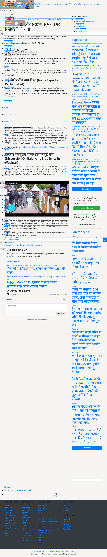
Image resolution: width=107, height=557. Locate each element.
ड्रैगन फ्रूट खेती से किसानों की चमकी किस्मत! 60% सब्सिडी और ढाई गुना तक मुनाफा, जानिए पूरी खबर (87, 317)
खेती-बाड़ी (27, 4)
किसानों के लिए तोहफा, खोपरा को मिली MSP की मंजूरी (36, 270)
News (74, 255)
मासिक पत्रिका (37, 6)
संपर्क (6, 234)
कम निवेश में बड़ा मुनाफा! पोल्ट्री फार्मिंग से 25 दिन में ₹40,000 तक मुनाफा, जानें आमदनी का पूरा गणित (87, 364)
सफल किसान (79, 4)
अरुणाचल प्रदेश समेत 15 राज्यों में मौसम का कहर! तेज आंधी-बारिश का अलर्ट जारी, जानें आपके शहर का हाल (87, 340)
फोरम (6, 227)
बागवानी (48, 4)
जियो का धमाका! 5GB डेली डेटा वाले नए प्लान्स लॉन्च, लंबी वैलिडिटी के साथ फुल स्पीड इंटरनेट (86, 295)
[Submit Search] (105, 240)
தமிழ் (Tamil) (9, 518)
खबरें (23, 505)
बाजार (85, 4)
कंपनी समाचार (9, 6)
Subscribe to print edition (47, 519)
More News (87, 447)
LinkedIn (66, 524)
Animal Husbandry (78, 352)
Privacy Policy (36, 551)
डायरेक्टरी (44, 6)
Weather (75, 329)
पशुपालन (43, 4)
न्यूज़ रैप (16, 19)
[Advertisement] (87, 464)
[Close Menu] (1, 30)
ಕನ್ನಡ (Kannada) (10, 523)
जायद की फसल (9, 51)
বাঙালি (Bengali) (10, 520)
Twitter (66, 521)
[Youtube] (5, 210)
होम (15, 4)
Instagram (67, 526)
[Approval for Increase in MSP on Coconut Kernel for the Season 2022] (32, 265)
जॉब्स (55, 496)
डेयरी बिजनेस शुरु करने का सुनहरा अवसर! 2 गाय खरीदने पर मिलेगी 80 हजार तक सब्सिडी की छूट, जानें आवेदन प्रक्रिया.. (87, 389)
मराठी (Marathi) (10, 515)
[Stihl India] (15, 23)
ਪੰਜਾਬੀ (7, 530)
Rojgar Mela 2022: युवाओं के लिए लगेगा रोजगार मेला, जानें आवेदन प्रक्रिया (32, 284)
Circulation (42, 510)
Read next (14, 261)
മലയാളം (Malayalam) (9, 511)
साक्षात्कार (96, 4)
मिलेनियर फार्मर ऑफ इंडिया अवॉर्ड (14, 43)
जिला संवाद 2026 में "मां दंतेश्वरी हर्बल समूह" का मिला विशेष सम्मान (86, 263)
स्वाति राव (16, 253)
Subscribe (53, 192)
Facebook (66, 519)
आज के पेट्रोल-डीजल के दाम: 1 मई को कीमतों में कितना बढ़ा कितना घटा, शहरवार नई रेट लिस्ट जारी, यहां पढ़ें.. (86, 414)
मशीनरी (54, 4)
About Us (66, 505)
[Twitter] (5, 205)
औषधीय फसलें (26, 518)
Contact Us (67, 508)
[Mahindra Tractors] (32, 23)
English (7, 505)
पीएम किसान (8, 56)
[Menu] (10, 1)
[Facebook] (5, 199)
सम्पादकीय (17, 6)
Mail (13, 256)
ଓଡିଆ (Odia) (9, 525)
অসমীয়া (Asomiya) (10, 528)
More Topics (8, 245)
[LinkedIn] (5, 207)
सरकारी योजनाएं (35, 4)
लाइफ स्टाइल (51, 19)
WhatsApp (67, 529)
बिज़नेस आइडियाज (9, 53)
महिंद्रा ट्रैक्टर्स (8, 46)
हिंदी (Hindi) (9, 508)
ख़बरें (17, 4)
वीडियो (30, 6)
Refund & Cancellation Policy (65, 551)
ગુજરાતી (8, 535)
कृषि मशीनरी (8, 48)
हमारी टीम (7, 232)
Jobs (57, 19)
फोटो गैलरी (24, 6)
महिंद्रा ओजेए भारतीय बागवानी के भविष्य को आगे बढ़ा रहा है (85, 278)
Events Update (43, 532)
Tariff (40, 513)
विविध (61, 19)
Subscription (42, 508)
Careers (66, 510)
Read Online (42, 505)
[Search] (11, 10)
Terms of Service (48, 551)
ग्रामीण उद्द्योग (26, 533)
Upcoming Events (44, 530)
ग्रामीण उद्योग (60, 4)
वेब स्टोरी (67, 4)
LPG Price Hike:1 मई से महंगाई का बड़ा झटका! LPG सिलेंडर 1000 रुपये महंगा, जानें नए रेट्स (86, 436)
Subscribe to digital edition (47, 521)
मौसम (21, 4)
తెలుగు (7, 533)
